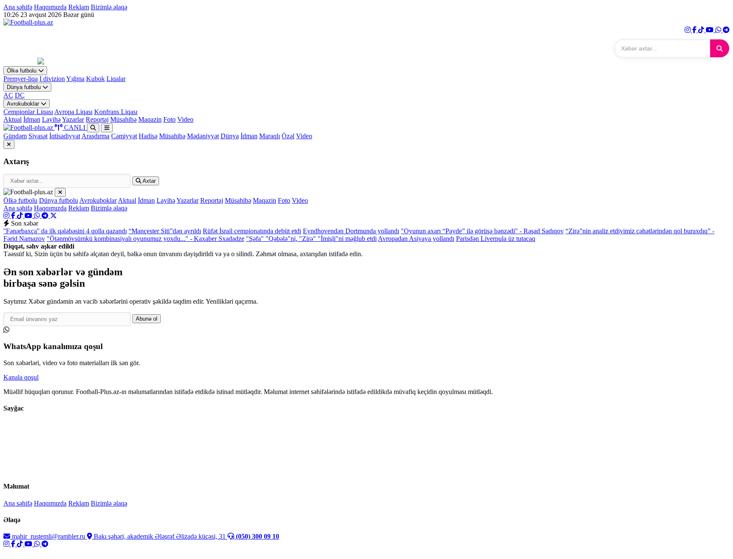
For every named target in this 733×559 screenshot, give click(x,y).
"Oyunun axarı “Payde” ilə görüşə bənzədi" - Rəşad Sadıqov (482, 231)
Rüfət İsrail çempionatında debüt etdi (252, 231)
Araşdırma (95, 136)
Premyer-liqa (20, 78)
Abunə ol (146, 319)
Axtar (148, 181)
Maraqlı (269, 136)
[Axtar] (719, 48)
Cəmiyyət (124, 136)
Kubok (95, 78)
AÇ (8, 95)
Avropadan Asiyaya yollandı (416, 238)
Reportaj (97, 119)
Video (185, 119)
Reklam (78, 7)
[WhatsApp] (719, 30)
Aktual (12, 119)
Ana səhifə (17, 7)
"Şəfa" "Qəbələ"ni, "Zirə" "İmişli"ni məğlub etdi (311, 238)
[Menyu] (107, 127)
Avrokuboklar (24, 104)
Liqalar (116, 78)
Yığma (75, 78)
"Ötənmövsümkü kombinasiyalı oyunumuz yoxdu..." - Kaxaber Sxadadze (145, 238)
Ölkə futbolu (22, 70)
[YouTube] (710, 30)
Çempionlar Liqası (28, 111)
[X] (53, 215)
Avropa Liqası (73, 111)
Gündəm (15, 136)
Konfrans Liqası (115, 111)
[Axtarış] (93, 127)
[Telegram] (726, 30)
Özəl (288, 136)
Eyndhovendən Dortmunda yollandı (351, 231)
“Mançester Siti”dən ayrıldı (165, 231)
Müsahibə (123, 119)
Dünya (230, 136)
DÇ (20, 95)
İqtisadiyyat (64, 136)
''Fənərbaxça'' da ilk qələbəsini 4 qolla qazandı (65, 231)
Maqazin (150, 119)
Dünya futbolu (24, 87)
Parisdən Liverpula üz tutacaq (495, 238)
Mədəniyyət (203, 136)
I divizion (52, 78)
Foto (169, 119)
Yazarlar (73, 119)
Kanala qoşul (21, 377)
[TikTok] (702, 30)
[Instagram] (688, 30)
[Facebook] (695, 30)
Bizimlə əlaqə (109, 7)
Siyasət (38, 136)
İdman (31, 119)
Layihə (51, 119)
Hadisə (148, 136)
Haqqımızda (50, 7)
